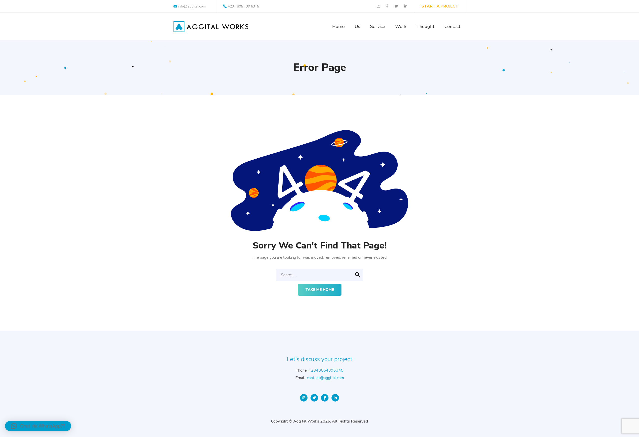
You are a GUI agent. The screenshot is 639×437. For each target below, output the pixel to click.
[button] (38, 426)
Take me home (319, 289)
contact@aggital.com (325, 378)
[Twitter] (314, 398)
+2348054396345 (326, 370)
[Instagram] (304, 398)
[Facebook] (324, 398)
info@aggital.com (191, 6)
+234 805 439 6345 (243, 6)
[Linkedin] (335, 398)
